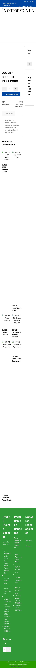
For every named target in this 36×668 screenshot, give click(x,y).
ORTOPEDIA (19, 106)
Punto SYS (22, 666)
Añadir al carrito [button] (19, 300)
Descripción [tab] (8, 114)
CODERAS (19, 104)
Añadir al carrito (12, 94)
